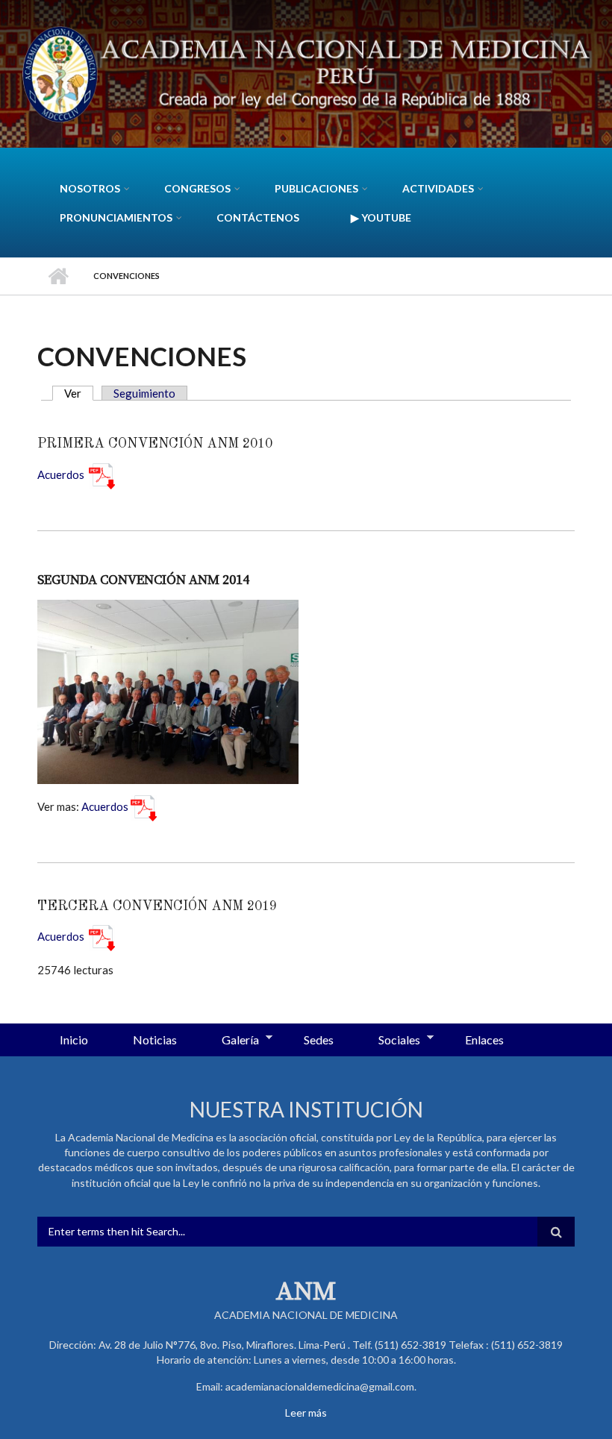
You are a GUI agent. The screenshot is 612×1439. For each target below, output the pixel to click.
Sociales (388, 1040)
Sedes (319, 1039)
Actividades (438, 188)
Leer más (306, 1412)
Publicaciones (316, 188)
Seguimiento (144, 393)
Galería (229, 1040)
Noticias (155, 1039)
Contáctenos (257, 217)
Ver (78, 393)
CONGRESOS (197, 188)
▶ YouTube (381, 217)
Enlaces (484, 1039)
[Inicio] (306, 72)
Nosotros (90, 188)
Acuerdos (60, 474)
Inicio (57, 276)
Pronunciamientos (116, 217)
